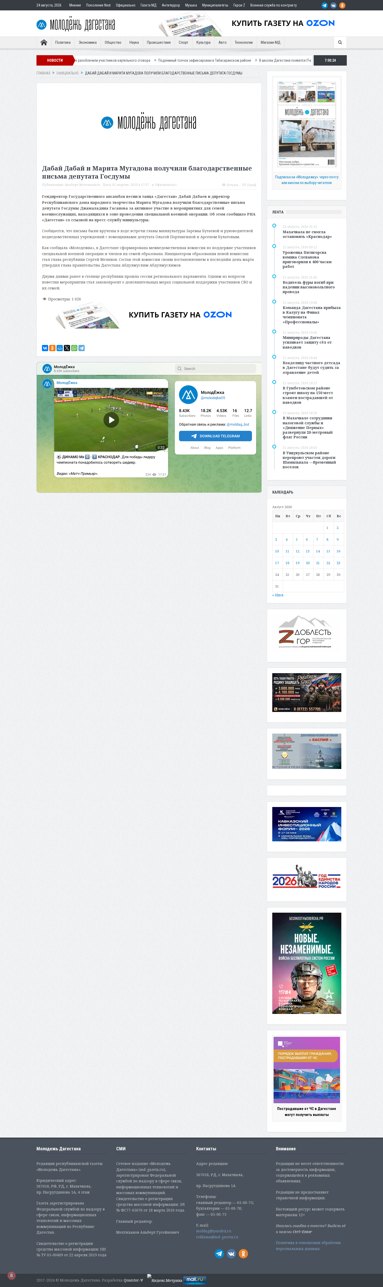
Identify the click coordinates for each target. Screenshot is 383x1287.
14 (318, 551)
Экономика (88, 42)
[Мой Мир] (60, 348)
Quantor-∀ (133, 1280)
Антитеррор (171, 5)
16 (338, 551)
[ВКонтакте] (45, 348)
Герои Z (239, 5)
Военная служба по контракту (273, 5)
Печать (233, 185)
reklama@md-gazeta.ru (217, 1236)
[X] (67, 348)
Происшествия (159, 42)
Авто (223, 42)
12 (297, 551)
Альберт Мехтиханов (82, 184)
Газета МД (149, 5)
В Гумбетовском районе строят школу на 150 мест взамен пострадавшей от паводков (308, 395)
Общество (113, 42)
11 (287, 551)
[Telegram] (81, 348)
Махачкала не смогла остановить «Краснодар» (307, 234)
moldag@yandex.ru (213, 1230)
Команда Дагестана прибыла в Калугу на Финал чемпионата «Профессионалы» (312, 314)
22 (328, 562)
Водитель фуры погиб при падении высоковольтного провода (309, 287)
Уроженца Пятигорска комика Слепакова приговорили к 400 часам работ (307, 259)
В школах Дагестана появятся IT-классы (217, 60)
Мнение (75, 5)
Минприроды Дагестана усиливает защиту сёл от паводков (307, 342)
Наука (134, 42)
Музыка (191, 5)
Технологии (244, 42)
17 (277, 562)
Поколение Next (98, 5)
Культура (203, 42)
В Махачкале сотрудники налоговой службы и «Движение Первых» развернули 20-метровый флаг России (308, 427)
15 (328, 551)
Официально (125, 5)
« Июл (277, 594)
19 (297, 562)
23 (338, 562)
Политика (63, 42)
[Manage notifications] (11, 1275)
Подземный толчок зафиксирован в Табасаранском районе (131, 60)
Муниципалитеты (215, 5)
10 (277, 551)
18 (287, 562)
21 (318, 562)
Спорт (183, 42)
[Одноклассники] (52, 348)
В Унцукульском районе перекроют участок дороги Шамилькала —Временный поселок (309, 460)
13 (308, 551)
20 (308, 562)
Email (251, 185)
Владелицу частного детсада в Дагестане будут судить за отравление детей (311, 367)
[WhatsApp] (74, 348)
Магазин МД (271, 42)
